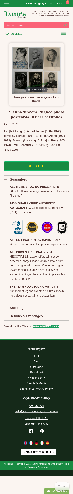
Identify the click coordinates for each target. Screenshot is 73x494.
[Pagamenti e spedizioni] (42, 444)
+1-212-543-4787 (36, 417)
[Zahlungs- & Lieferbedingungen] (37, 444)
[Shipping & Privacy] (26, 444)
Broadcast (36, 372)
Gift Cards (36, 366)
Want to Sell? (36, 377)
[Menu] (6, 3)
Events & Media (36, 383)
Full (36, 356)
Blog (37, 361)
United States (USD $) (37, 452)
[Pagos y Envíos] (47, 444)
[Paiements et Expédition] (31, 444)
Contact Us (36, 405)
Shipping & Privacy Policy (36, 388)
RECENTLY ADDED (46, 326)
